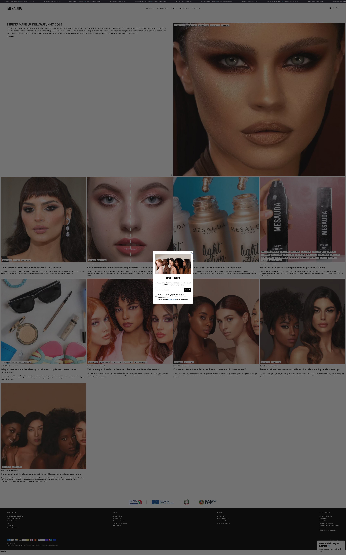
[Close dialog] (192, 253)
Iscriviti (187, 290)
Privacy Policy (172, 299)
